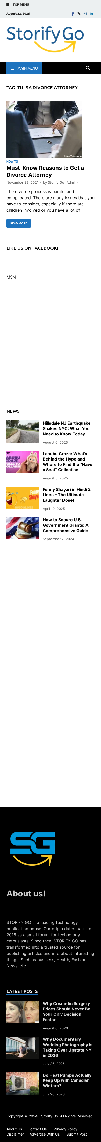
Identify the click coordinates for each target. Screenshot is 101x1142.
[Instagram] (85, 13)
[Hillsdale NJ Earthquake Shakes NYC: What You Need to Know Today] (22, 423)
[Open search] (88, 68)
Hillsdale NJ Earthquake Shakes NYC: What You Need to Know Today (67, 428)
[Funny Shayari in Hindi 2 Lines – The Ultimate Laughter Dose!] (22, 490)
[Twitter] (79, 13)
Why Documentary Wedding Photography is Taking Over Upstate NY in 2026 (67, 1047)
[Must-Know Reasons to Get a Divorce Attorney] (50, 130)
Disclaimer (15, 1134)
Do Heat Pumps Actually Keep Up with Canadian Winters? (67, 1080)
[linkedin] (91, 13)
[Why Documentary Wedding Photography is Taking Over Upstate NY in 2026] (22, 1039)
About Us (14, 1129)
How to (12, 161)
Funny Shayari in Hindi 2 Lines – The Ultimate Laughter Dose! (67, 495)
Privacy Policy (65, 1129)
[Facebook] (73, 13)
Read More (16, 222)
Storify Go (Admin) (63, 182)
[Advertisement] (50, 347)
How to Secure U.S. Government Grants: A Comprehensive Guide (66, 525)
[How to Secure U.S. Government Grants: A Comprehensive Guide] (22, 520)
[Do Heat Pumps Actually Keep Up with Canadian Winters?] (22, 1075)
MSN (11, 277)
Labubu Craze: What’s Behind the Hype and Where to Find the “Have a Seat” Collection (67, 461)
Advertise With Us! (45, 1134)
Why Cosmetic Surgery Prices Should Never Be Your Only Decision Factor (66, 1011)
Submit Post (77, 1134)
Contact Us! (38, 1129)
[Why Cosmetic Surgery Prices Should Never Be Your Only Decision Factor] (22, 1004)
